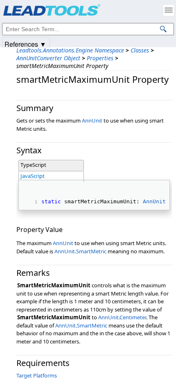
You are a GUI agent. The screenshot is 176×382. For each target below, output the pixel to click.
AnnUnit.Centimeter (122, 317)
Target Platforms (36, 375)
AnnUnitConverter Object (48, 58)
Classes (140, 50)
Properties (100, 58)
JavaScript (32, 176)
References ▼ (25, 43)
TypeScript (33, 164)
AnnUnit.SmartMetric (80, 251)
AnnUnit (92, 120)
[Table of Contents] (168, 10)
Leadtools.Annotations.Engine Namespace (70, 50)
